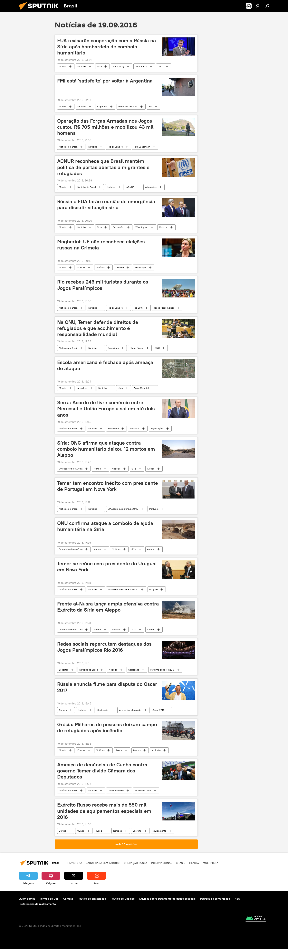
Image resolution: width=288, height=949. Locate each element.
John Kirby (118, 66)
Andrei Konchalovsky (130, 710)
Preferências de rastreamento (37, 904)
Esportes (63, 669)
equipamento (159, 830)
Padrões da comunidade (215, 898)
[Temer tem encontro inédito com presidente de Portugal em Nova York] (178, 489)
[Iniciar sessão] (258, 6)
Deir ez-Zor (118, 227)
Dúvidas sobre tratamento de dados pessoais (167, 898)
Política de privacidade (92, 898)
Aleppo (151, 468)
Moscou (163, 227)
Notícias (81, 66)
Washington (141, 227)
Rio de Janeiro (115, 146)
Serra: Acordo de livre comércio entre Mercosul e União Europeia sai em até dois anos (106, 408)
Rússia (98, 830)
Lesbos (137, 750)
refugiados (151, 187)
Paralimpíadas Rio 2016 (162, 669)
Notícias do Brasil (68, 146)
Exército (137, 830)
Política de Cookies (123, 898)
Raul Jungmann (142, 146)
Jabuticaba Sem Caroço (103, 863)
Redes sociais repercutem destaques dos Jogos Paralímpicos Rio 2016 (104, 647)
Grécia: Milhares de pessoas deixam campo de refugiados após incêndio (107, 727)
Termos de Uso (49, 898)
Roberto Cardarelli (128, 106)
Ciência (194, 863)
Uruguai (153, 589)
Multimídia (210, 863)
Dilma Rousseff (116, 790)
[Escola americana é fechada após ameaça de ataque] (178, 368)
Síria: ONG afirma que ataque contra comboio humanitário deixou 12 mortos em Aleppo (106, 449)
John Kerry (141, 66)
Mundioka (74, 863)
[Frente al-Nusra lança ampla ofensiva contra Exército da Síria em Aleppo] (178, 610)
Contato (68, 898)
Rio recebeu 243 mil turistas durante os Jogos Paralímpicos (102, 285)
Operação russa (135, 863)
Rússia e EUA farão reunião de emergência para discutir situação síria (106, 204)
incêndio (156, 750)
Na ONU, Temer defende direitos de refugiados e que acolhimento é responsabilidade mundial (97, 328)
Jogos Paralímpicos (164, 307)
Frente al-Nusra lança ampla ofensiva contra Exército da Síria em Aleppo (108, 607)
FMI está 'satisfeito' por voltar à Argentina (105, 81)
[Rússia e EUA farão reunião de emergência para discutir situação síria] (178, 207)
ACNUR (130, 187)
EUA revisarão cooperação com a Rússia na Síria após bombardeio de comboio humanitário (106, 46)
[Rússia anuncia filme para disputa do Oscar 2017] (178, 690)
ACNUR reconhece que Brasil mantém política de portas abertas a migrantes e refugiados (103, 167)
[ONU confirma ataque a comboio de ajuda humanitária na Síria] (178, 529)
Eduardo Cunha (143, 790)
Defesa (62, 830)
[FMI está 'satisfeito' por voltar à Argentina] (178, 87)
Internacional (161, 863)
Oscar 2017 (158, 710)
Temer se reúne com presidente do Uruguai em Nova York (107, 566)
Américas (82, 388)
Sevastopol (140, 267)
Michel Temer (137, 347)
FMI (150, 106)
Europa (81, 267)
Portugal (153, 508)
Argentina (102, 106)
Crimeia (120, 267)
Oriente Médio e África (70, 468)
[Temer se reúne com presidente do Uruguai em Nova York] (178, 569)
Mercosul (134, 428)
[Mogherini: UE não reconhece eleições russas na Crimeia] (178, 247)
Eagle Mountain (142, 388)
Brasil (180, 863)
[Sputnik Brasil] (40, 11)
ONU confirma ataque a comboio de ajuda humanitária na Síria (105, 526)
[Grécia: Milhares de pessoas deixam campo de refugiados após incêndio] (178, 730)
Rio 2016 (138, 307)
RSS (237, 898)
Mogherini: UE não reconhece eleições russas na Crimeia (101, 244)
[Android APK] (256, 918)
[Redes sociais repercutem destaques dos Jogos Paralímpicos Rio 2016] (178, 650)
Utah (120, 388)
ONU (160, 66)
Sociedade (113, 347)
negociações (157, 428)
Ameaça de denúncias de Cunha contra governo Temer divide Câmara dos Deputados (102, 770)
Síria (99, 66)
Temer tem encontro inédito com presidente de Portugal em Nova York (107, 486)
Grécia (119, 750)
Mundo (62, 66)
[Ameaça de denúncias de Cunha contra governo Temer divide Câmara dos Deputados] (178, 770)
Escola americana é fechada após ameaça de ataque (105, 365)
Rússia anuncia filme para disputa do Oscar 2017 (107, 687)
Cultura (63, 710)
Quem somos (27, 898)
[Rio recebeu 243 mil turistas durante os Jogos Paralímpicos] (178, 288)
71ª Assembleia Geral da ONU (123, 508)
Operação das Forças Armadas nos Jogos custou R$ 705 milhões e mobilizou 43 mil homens (105, 127)
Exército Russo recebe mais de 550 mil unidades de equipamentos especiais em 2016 (104, 811)
